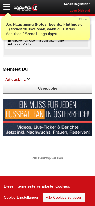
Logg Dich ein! (80, 10)
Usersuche (47, 88)
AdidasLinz (15, 79)
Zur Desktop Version (47, 158)
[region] (47, 191)
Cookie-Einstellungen (21, 197)
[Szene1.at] (26, 7)
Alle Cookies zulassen (64, 197)
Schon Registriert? (77, 4)
